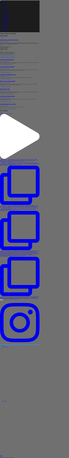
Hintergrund (4, 11)
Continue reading (2, 85)
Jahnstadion (5, 24)
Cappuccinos (4, 10)
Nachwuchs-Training (6, 22)
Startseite (2, 5)
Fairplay (5, 8)
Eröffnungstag (6, 29)
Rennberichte (9, 64)
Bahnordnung (4, 27)
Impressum (1, 456)
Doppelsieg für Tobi (5, 89)
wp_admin (9, 61)
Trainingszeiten (4, 20)
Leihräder (5, 7)
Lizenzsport (4, 9)
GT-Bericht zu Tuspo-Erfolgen (7, 96)
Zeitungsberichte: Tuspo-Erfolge (8, 104)
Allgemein (3, 86)
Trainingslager (4, 25)
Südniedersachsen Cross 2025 (6, 18)
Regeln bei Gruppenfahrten (6, 19)
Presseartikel (6, 64)
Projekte (9, 72)
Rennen (2, 14)
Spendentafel (4, 30)
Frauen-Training (6, 21)
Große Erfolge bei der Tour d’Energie (9, 40)
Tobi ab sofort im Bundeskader (7, 81)
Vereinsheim (5, 13)
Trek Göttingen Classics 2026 (6, 15)
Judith (7, 41)
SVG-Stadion (5, 23)
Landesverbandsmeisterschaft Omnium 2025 (8, 17)
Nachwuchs (4, 6)
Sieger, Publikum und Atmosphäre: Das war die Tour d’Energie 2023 (8, 55)
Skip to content (1, 4)
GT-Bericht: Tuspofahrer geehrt (8, 74)
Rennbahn (2, 26)
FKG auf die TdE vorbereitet (7, 66)
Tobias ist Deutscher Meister (7, 59)
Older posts (1, 37)
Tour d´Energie (4, 16)
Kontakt (2, 31)
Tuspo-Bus (5, 12)
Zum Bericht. (33, 77)
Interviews (5, 28)
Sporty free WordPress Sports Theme (4, 457)
